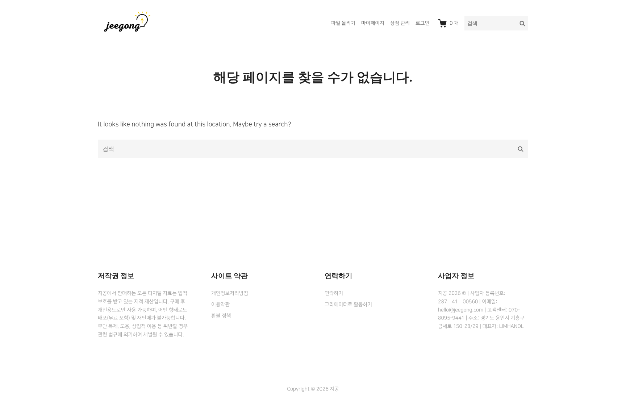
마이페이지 (372, 23)
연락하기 (334, 293)
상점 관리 (400, 23)
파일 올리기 (343, 23)
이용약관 (220, 304)
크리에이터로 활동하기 (348, 304)
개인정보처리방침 (229, 293)
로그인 (422, 23)
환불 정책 (221, 316)
